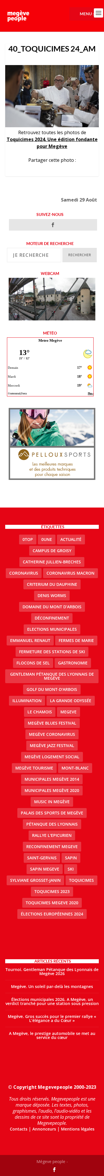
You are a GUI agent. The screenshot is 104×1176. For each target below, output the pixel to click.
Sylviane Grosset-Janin (35, 880)
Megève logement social (52, 756)
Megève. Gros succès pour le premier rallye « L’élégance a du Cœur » (52, 1018)
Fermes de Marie (76, 640)
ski (71, 869)
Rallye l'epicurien (52, 835)
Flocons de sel (33, 663)
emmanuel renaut (30, 640)
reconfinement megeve (52, 846)
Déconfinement (52, 618)
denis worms (52, 595)
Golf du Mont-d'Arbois (52, 689)
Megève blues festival (52, 723)
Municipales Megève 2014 (52, 779)
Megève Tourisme (34, 768)
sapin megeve (44, 869)
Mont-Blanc (75, 768)
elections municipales (52, 629)
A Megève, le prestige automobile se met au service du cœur (52, 1035)
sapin (71, 857)
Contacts (18, 1129)
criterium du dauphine (52, 584)
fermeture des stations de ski (52, 651)
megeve (68, 712)
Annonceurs (44, 1129)
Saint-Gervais (42, 857)
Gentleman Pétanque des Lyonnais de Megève (52, 676)
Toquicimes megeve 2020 (52, 902)
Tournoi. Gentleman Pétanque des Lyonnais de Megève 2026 (52, 971)
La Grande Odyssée (70, 700)
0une (46, 539)
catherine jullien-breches (52, 562)
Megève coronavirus (52, 734)
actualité (70, 539)
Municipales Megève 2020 (52, 790)
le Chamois (39, 712)
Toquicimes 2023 (52, 891)
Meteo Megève (50, 340)
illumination (27, 700)
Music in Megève (52, 801)
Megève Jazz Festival (52, 745)
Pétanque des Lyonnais (52, 824)
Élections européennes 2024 (52, 914)
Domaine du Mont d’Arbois (52, 606)
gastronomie (73, 663)
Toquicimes (81, 880)
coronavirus (23, 573)
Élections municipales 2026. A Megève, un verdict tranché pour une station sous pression (52, 1001)
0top (28, 539)
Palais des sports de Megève (52, 813)
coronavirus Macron (70, 573)
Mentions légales (77, 1129)
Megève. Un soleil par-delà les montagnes (52, 986)
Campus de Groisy (52, 550)
